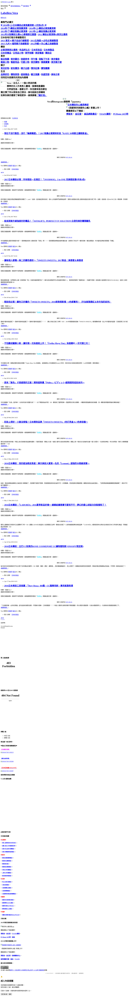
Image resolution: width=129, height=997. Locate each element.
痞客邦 (10, 165)
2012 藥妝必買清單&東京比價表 (52, 34)
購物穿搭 (15, 74)
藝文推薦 (35, 74)
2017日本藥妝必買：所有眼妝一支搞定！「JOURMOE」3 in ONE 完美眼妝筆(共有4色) (44, 179)
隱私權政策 (74, 973)
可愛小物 (25, 62)
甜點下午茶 (44, 59)
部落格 (6, 124)
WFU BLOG (69, 157)
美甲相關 (29, 53)
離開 (10, 994)
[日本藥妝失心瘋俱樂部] (77, 105)
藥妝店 (48, 53)
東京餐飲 (55, 59)
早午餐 (34, 59)
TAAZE (17, 959)
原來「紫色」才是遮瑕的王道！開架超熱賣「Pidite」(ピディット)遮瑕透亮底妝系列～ (44, 382)
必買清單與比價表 (9, 50)
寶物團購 (45, 68)
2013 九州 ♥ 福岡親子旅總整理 (15, 44)
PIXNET (51, 973)
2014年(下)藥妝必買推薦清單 (14, 28)
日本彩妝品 (36, 50)
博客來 (69, 114)
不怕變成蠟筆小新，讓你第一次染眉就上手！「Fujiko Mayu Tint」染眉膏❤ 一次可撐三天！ (47, 343)
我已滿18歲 (4, 994)
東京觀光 (15, 59)
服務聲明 (81, 973)
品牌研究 (5, 74)
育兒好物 (5, 68)
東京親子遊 (56, 62)
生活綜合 (15, 118)
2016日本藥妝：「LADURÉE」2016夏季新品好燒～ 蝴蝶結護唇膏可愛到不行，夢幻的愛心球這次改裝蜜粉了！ (55, 505)
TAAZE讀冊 (105, 114)
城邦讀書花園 (5, 959)
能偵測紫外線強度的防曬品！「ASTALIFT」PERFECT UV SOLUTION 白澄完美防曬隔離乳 (47, 221)
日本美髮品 (49, 50)
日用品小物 (18, 53)
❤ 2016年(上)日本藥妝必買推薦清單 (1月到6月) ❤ (24, 25)
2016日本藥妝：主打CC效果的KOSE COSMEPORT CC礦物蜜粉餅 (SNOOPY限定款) (43, 546)
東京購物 (35, 62)
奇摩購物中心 (16, 955)
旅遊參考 (25, 59)
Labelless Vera (9, 12)
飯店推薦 (5, 59)
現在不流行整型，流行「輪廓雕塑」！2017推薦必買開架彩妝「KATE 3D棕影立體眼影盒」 (46, 133)
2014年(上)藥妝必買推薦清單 (42, 28)
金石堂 (78, 114)
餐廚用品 (15, 62)
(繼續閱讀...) (4, 162)
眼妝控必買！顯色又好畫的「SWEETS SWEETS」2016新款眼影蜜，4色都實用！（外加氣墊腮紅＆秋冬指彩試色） (57, 302)
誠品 (13, 937)
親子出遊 (25, 68)
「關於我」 (42, 95)
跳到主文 (3, 17)
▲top (2, 172)
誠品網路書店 (90, 114)
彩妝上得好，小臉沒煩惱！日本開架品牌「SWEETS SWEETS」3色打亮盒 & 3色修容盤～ (46, 422)
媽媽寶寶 (45, 62)
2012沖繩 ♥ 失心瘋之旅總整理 (44, 44)
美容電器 (39, 53)
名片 (5, 126)
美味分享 (55, 74)
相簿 (5, 121)
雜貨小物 (5, 62)
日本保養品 (6, 53)
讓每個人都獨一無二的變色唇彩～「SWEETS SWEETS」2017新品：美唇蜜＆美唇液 (43, 260)
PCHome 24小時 (120, 114)
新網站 (39, 148)
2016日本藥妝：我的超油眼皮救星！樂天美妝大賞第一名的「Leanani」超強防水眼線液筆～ (47, 463)
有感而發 (45, 74)
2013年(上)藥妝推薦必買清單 (42, 31)
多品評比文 (24, 50)
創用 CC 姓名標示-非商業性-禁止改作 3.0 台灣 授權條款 (27, 970)
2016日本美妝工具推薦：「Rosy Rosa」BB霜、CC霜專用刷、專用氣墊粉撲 (38, 586)
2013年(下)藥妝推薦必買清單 (14, 31)
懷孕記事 (35, 68)
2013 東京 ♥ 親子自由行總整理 (15, 40)
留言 (14, 165)
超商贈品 (25, 74)
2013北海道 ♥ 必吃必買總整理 (44, 40)
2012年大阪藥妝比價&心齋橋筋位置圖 (18, 34)
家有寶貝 (15, 68)
